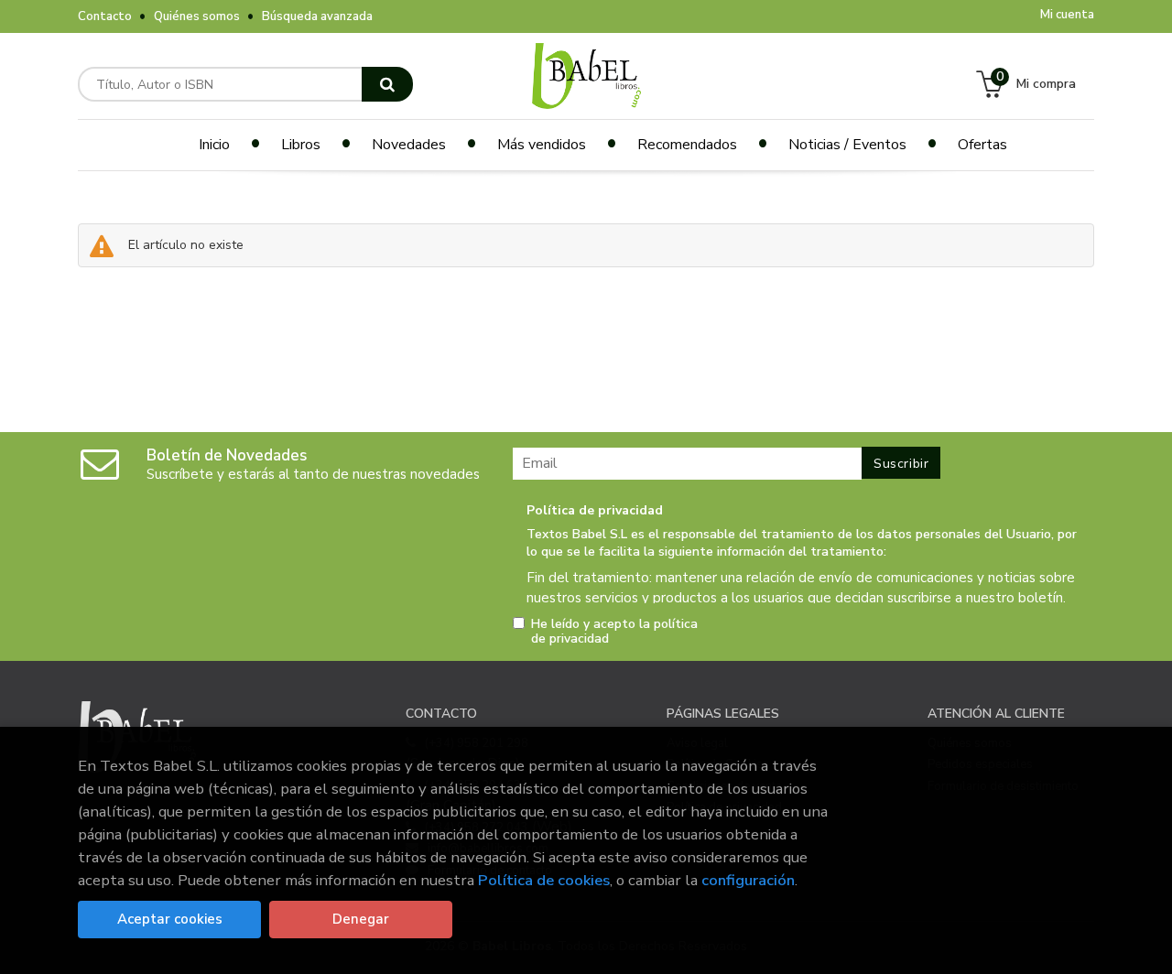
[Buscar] (387, 84)
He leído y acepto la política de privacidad (614, 631)
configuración (748, 880)
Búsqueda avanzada (317, 16)
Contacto (105, 16)
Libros (300, 145)
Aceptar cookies (169, 919)
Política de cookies (544, 880)
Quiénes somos (197, 16)
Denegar (360, 919)
